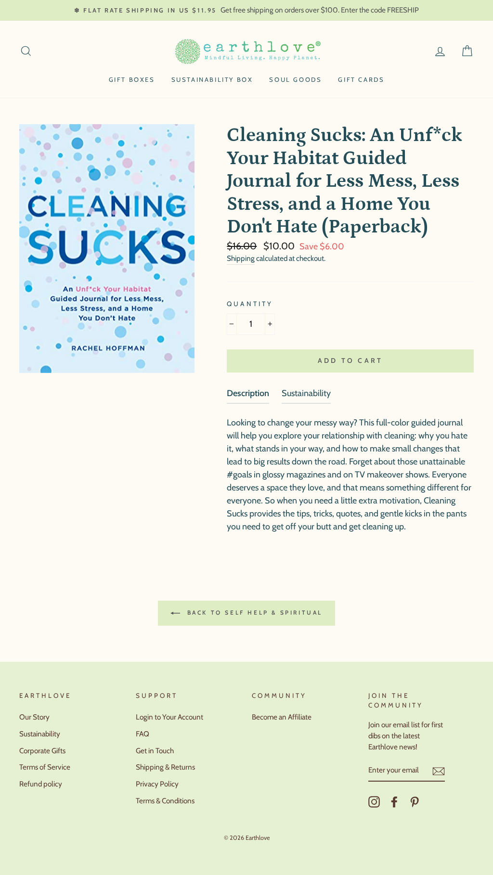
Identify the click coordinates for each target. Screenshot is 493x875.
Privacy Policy (157, 783)
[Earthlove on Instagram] (374, 802)
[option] (246, 10)
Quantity (249, 304)
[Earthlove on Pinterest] (414, 802)
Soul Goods (295, 79)
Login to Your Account (169, 716)
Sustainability (39, 733)
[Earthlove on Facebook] (394, 802)
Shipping (241, 258)
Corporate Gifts (42, 750)
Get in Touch (155, 750)
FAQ (142, 733)
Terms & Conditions (165, 800)
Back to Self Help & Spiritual (253, 612)
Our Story (34, 716)
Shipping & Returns (165, 767)
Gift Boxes (132, 79)
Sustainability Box (212, 79)
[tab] (248, 395)
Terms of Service (44, 767)
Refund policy (40, 783)
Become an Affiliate (281, 716)
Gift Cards (361, 79)
